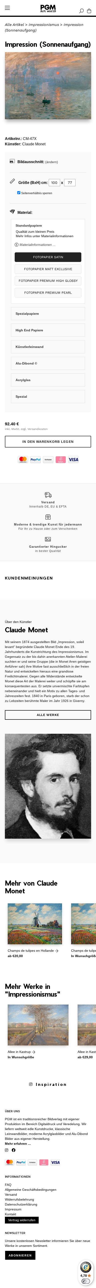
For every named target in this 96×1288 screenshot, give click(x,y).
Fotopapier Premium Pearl (48, 292)
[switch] (86, 1281)
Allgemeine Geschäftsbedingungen (30, 1189)
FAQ (8, 1185)
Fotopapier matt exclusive (48, 269)
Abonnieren (20, 1255)
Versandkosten (37, 429)
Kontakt (10, 1214)
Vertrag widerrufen (21, 1220)
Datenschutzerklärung (21, 1204)
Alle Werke (48, 715)
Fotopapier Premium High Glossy (48, 281)
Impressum (13, 1209)
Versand (11, 1194)
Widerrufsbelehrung (19, 1199)
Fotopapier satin (48, 257)
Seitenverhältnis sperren (36, 193)
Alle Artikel (14, 24)
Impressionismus (44, 24)
